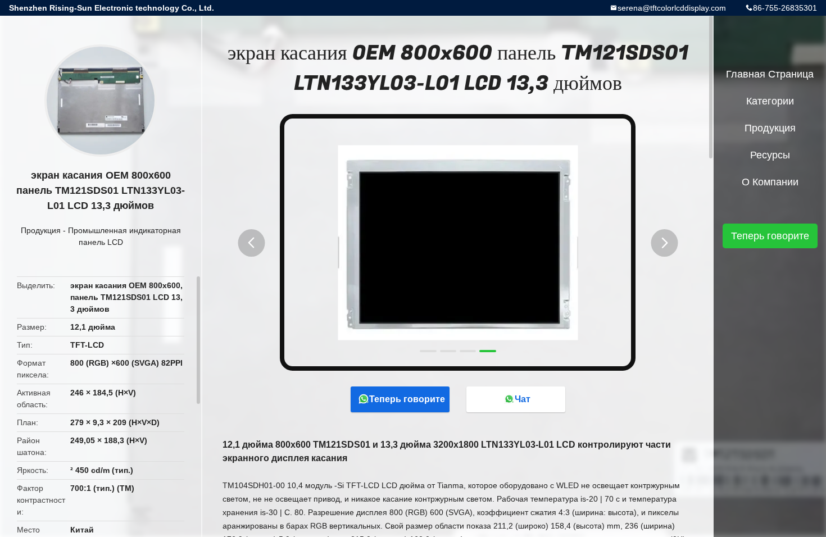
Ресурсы (770, 155)
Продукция (41, 230)
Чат (522, 399)
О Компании (770, 182)
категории (770, 101)
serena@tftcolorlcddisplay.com (672, 7)
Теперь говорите (407, 399)
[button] (251, 243)
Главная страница (770, 74)
